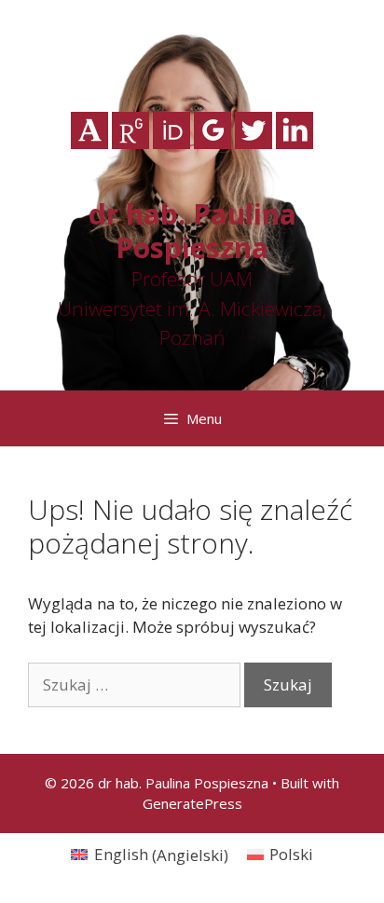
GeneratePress (192, 803)
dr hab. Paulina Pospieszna (192, 231)
